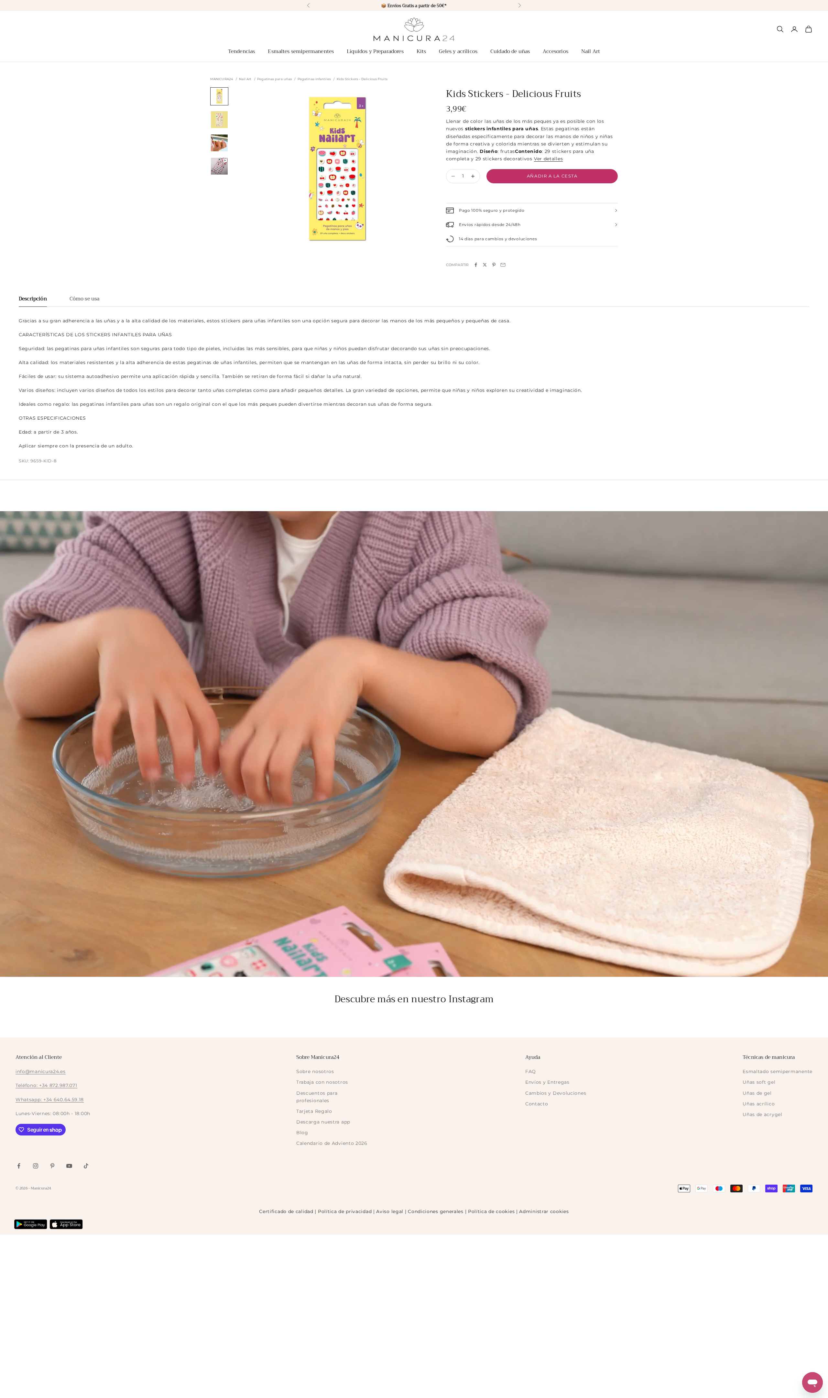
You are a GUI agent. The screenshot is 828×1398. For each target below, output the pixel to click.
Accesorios (555, 51)
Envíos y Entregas (547, 1082)
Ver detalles (548, 159)
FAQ (530, 1071)
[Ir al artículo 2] (219, 120)
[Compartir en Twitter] (484, 264)
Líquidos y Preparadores (375, 51)
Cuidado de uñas (510, 51)
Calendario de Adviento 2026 (331, 1143)
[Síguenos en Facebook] (19, 1166)
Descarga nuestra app (323, 1122)
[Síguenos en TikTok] (86, 1166)
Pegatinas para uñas (274, 79)
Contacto (536, 1104)
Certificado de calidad (286, 1211)
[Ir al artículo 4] (219, 166)
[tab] (33, 300)
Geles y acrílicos (458, 51)
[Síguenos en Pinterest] (52, 1166)
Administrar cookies (544, 1211)
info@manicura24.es (41, 1071)
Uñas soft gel (759, 1082)
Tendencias (241, 51)
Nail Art (590, 51)
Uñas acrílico (759, 1104)
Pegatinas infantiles (314, 79)
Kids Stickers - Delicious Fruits (362, 79)
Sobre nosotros (315, 1071)
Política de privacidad (345, 1211)
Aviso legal (389, 1211)
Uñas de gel (757, 1093)
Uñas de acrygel (762, 1114)
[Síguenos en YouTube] (69, 1166)
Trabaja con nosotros (322, 1082)
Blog (302, 1132)
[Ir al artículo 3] (219, 143)
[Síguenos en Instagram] (35, 1166)
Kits (421, 51)
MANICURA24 (221, 79)
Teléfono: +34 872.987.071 (46, 1085)
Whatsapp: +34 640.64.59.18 (50, 1099)
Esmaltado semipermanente (777, 1071)
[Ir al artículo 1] (219, 96)
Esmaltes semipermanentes (301, 51)
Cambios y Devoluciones (555, 1093)
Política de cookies (491, 1211)
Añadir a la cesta (552, 175)
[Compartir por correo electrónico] (503, 264)
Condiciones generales (435, 1211)
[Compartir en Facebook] (475, 264)
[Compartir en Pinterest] (493, 264)
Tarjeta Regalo (314, 1111)
